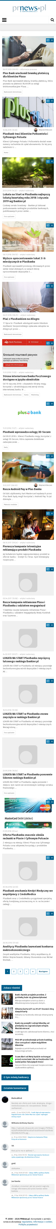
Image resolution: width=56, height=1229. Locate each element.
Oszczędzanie (9, 216)
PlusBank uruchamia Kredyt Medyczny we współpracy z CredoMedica (28, 892)
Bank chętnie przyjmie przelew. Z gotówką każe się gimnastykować (31, 996)
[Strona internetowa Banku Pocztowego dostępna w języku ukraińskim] (28, 354)
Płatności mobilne (10, 505)
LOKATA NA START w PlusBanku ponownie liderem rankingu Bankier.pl (27, 776)
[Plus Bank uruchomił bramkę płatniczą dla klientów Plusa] (28, 51)
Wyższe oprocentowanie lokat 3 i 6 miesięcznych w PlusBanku (24, 260)
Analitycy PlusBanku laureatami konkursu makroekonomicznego (28, 948)
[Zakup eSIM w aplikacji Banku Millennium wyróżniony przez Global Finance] (5, 1164)
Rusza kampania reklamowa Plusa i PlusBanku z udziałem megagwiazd (24, 604)
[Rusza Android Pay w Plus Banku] (28, 467)
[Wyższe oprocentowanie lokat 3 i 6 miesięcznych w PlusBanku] (28, 236)
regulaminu (27, 1222)
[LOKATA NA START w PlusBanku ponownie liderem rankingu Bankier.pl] (28, 752)
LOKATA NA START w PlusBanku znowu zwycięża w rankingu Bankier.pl (25, 715)
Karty (6, 447)
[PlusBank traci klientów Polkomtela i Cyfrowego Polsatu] (28, 112)
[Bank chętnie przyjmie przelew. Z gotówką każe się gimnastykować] (7, 998)
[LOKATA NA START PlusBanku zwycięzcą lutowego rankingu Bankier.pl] (28, 636)
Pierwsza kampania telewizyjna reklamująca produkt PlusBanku (22, 548)
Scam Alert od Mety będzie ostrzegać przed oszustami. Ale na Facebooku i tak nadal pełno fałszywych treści (34, 1059)
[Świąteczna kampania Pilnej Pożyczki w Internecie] (5, 1124)
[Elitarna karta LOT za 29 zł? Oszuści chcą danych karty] (7, 1013)
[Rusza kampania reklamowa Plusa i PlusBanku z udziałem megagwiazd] (28, 580)
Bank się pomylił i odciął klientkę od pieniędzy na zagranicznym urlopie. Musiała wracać (32, 1026)
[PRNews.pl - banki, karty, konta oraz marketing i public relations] (28, 8)
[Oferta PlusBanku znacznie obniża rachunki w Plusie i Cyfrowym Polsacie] (28, 813)
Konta (6, 153)
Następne (43, 971)
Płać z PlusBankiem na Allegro (21, 319)
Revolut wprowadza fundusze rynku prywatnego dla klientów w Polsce (30, 1156)
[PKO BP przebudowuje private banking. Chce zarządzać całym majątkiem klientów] (7, 1044)
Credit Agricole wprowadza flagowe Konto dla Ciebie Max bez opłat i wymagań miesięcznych (30, 1115)
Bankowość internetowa (12, 92)
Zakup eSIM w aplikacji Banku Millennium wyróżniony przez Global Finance (30, 1174)
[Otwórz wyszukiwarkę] (52, 20)
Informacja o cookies (42, 1222)
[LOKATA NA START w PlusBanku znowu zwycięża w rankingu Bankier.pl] (28, 692)
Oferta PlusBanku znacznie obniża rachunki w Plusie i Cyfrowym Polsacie (26, 836)
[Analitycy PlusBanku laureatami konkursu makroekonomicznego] (28, 924)
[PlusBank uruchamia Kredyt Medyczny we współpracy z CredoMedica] (28, 869)
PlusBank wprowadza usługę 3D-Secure (27, 432)
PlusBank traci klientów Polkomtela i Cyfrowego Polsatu (25, 135)
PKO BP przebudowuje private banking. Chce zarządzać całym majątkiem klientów (34, 1042)
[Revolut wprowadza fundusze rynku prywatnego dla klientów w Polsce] (5, 1146)
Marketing (35, 395)
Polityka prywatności (28, 1224)
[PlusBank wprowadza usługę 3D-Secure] (28, 412)
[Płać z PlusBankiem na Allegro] (28, 297)
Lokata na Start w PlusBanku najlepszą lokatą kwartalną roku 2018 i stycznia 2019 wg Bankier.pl (26, 198)
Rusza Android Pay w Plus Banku (22, 489)
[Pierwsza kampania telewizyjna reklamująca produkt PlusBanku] (28, 524)
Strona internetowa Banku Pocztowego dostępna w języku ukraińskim (27, 378)
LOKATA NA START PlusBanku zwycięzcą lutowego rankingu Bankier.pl (26, 659)
